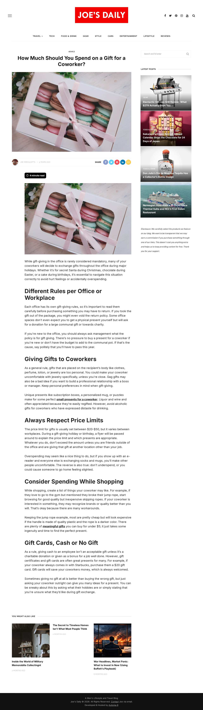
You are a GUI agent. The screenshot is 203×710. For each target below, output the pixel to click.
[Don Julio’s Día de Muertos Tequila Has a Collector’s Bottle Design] (166, 164)
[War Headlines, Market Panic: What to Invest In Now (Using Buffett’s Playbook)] (112, 640)
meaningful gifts (54, 526)
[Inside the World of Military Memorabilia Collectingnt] (31, 640)
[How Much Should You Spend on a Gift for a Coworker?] (71, 111)
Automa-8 (113, 705)
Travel (37, 36)
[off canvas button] (10, 16)
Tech (52, 36)
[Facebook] (165, 15)
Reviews (165, 36)
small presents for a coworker (76, 399)
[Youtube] (187, 15)
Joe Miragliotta (27, 162)
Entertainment (128, 36)
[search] (194, 15)
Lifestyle (149, 36)
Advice (72, 52)
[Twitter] (170, 15)
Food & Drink (69, 36)
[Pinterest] (176, 15)
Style (98, 36)
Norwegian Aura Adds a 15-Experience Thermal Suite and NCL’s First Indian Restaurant (165, 209)
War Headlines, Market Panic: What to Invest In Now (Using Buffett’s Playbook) (111, 665)
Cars (110, 36)
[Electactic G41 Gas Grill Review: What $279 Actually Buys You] (166, 92)
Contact (115, 701)
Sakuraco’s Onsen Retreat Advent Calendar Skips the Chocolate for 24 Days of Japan (164, 138)
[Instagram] (181, 15)
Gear (86, 36)
